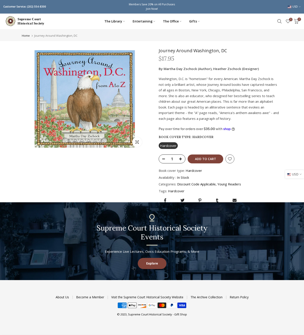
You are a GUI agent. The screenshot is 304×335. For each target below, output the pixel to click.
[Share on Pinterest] (200, 200)
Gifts (193, 21)
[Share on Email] (235, 200)
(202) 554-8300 (36, 6)
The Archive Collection (207, 297)
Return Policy (239, 297)
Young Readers (229, 184)
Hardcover (176, 191)
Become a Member (90, 297)
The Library (113, 21)
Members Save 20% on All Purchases (152, 4)
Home (26, 35)
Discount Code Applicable (196, 184)
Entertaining (142, 21)
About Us (63, 297)
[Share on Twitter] (182, 200)
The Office (171, 21)
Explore (152, 263)
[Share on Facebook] (165, 200)
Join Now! (152, 9)
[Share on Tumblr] (217, 200)
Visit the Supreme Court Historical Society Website (147, 297)
